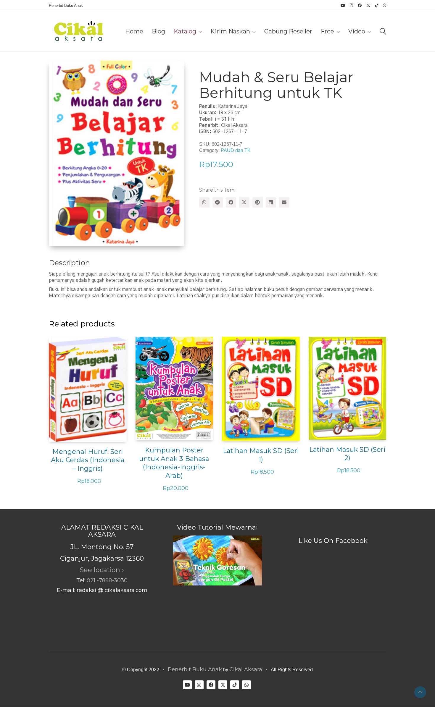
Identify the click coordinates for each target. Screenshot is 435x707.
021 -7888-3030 (107, 580)
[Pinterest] (257, 202)
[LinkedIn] (271, 202)
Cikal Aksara (245, 669)
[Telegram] (217, 202)
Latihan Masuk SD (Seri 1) (261, 455)
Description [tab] (69, 262)
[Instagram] (199, 684)
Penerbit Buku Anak (195, 669)
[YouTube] (187, 684)
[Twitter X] (244, 202)
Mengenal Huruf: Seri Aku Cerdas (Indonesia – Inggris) (88, 460)
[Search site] (383, 32)
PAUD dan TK (236, 150)
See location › (102, 570)
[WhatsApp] (204, 202)
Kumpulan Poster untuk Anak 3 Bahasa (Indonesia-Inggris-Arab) (174, 463)
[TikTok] (234, 684)
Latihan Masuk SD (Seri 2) (347, 454)
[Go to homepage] (78, 31)
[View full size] (58, 70)
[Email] (284, 202)
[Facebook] (231, 202)
